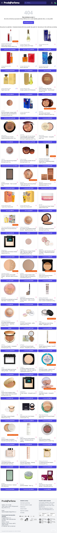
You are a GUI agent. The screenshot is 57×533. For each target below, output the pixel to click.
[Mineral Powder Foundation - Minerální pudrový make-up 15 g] (9, 429)
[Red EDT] (9, 58)
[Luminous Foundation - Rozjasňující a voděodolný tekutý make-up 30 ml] (47, 150)
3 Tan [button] (9, 280)
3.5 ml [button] (28, 94)
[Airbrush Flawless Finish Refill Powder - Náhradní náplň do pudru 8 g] (9, 265)
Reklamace (22, 506)
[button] (28, 233)
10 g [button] (9, 304)
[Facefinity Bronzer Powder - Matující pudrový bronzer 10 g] (9, 127)
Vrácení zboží (23, 508)
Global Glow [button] (28, 420)
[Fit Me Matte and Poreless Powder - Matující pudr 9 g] (9, 241)
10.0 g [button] (9, 374)
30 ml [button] (47, 70)
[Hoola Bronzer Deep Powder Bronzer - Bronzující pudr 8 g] (47, 475)
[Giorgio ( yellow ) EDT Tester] (28, 35)
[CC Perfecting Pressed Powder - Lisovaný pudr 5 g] (47, 453)
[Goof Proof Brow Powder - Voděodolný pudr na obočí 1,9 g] (47, 429)
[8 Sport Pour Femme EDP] (28, 197)
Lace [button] (9, 467)
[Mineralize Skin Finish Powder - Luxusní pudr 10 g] (28, 407)
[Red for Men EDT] (28, 58)
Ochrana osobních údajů (26, 505)
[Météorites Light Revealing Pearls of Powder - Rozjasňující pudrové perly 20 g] (47, 241)
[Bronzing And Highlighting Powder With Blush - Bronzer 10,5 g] (9, 289)
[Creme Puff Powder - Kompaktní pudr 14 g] (47, 127)
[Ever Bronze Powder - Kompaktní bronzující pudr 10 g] (9, 337)
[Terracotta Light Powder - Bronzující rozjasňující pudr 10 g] (47, 103)
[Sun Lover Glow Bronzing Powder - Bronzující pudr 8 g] (9, 150)
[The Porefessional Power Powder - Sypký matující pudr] (47, 197)
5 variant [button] (28, 304)
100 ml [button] (28, 70)
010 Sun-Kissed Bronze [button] (9, 165)
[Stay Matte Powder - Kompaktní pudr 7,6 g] (47, 383)
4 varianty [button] (47, 118)
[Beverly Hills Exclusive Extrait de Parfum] (9, 219)
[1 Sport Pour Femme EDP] (9, 197)
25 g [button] (9, 398)
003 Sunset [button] (47, 94)
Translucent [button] (28, 489)
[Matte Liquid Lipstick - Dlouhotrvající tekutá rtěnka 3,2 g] (9, 35)
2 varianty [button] (9, 70)
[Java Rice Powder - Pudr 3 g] (28, 475)
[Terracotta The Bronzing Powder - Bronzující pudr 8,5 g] (47, 219)
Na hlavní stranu (28, 22)
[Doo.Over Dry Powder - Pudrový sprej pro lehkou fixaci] (28, 453)
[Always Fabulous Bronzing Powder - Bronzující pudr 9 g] (28, 174)
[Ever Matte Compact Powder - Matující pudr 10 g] (9, 407)
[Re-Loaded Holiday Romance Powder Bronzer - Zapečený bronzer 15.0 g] (9, 313)
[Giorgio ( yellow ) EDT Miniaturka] (28, 79)
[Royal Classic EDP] (9, 79)
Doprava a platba (24, 510)
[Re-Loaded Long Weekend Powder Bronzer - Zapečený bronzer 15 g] (28, 219)
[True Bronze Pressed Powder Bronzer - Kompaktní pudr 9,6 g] (28, 337)
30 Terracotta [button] (9, 118)
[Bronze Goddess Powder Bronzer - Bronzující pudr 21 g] (28, 150)
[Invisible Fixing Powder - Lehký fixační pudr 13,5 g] (28, 313)
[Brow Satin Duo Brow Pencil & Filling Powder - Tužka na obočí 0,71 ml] (28, 289)
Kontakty (22, 512)
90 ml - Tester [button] (28, 49)
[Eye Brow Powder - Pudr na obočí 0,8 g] (9, 174)
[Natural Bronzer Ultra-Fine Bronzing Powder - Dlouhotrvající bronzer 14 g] (47, 79)
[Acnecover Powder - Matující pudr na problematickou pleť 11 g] (47, 359)
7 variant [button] (9, 489)
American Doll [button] (9, 49)
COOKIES (53, 530)
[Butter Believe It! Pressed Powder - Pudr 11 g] (47, 407)
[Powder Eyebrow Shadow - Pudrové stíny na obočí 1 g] (47, 337)
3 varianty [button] (47, 165)
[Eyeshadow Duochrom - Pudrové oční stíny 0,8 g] (9, 475)
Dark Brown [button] (47, 304)
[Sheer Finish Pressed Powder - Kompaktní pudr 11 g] (47, 265)
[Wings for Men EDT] (47, 58)
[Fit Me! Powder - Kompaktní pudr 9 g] (28, 383)
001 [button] (10, 142)
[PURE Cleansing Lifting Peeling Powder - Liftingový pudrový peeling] (28, 429)
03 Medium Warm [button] (28, 142)
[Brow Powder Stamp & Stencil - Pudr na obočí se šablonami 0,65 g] (47, 289)
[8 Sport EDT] (28, 103)
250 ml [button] (28, 467)
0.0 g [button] (47, 489)
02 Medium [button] (28, 165)
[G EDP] (47, 35)
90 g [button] (28, 444)
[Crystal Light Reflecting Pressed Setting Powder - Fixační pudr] (9, 359)
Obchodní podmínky (25, 503)
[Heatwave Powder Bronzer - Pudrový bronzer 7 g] (47, 174)
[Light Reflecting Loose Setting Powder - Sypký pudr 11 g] (47, 313)
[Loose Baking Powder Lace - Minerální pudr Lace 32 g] (9, 453)
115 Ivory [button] (28, 398)
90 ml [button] (47, 49)
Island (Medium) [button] (47, 188)
